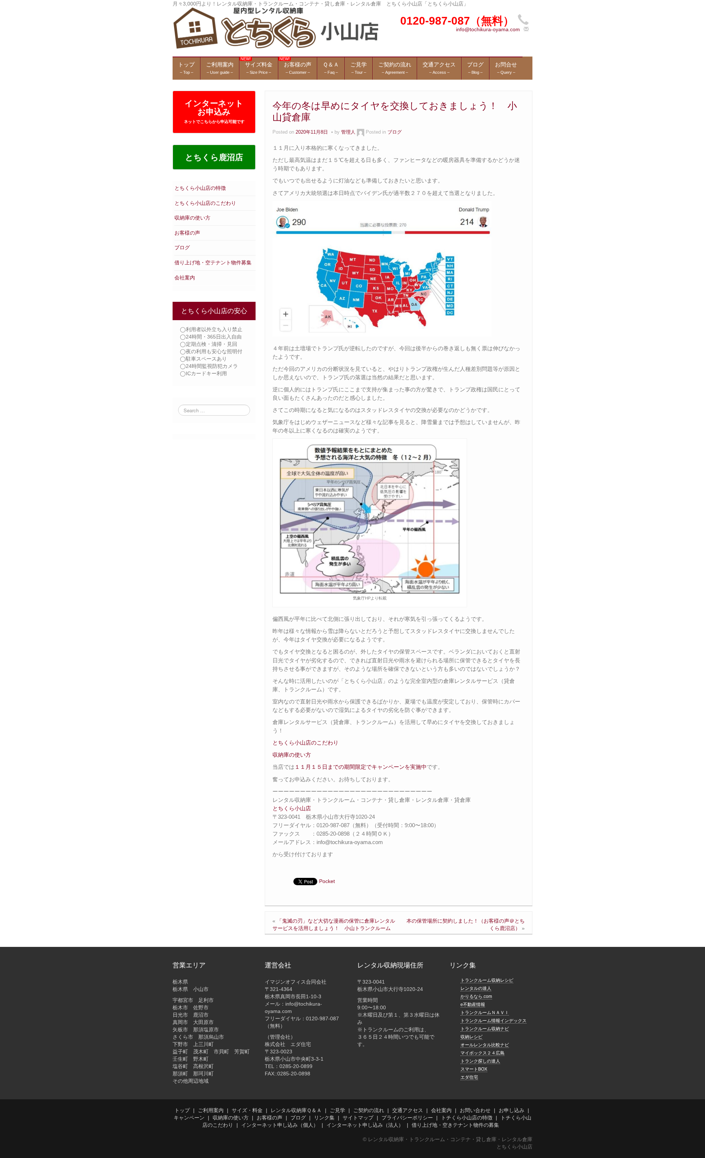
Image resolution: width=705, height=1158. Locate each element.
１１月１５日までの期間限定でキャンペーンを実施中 (360, 767)
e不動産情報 (472, 1004)
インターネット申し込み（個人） (279, 1125)
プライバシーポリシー (407, 1118)
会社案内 (184, 278)
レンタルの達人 (475, 988)
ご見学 (337, 1110)
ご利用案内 (211, 1110)
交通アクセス (407, 1110)
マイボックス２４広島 (482, 1053)
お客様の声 (187, 233)
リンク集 (324, 1118)
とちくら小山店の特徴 (200, 188)
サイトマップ (358, 1118)
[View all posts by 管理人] (360, 132)
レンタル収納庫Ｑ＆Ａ (296, 1110)
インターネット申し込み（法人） (365, 1125)
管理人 (348, 132)
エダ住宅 (469, 1077)
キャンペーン (189, 1118)
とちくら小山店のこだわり (205, 203)
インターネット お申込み (214, 111)
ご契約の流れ (368, 1110)
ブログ (182, 247)
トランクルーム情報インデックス (493, 1020)
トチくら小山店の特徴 (466, 1118)
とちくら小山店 (291, 808)
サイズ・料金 (247, 1110)
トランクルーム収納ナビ (484, 1028)
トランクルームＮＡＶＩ (484, 1012)
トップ (182, 1110)
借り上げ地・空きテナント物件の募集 (455, 1125)
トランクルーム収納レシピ (486, 980)
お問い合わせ (475, 1110)
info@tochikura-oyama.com (488, 29)
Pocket (327, 881)
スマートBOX (473, 1069)
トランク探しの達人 (480, 1061)
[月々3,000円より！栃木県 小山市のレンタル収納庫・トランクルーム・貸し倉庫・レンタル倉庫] (276, 28)
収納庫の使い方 (192, 218)
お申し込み (511, 1110)
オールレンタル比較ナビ (484, 1044)
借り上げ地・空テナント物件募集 (213, 262)
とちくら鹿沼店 (214, 157)
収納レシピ (471, 1036)
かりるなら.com (476, 996)
